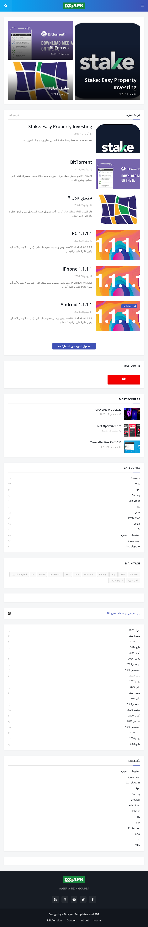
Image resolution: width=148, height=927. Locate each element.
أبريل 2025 (74, 630)
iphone (136, 811)
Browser (74, 478)
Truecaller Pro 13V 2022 (105, 442)
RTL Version (54, 920)
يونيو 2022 (74, 681)
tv (74, 529)
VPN (74, 484)
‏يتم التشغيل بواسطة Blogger (123, 613)
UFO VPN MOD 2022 (108, 409)
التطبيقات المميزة (74, 535)
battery (74, 495)
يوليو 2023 (74, 675)
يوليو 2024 (74, 635)
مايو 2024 (74, 647)
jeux (74, 512)
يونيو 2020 (74, 738)
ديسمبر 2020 (74, 704)
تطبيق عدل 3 (58, 88)
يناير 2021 (74, 698)
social (74, 523)
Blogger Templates (76, 914)
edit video (74, 500)
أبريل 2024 (74, 653)
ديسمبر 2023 (74, 664)
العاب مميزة (74, 540)
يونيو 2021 (74, 692)
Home (97, 920)
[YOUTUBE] (74, 597)
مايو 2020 (74, 744)
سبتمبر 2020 (74, 721)
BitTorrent (59, 47)
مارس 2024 (74, 658)
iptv (74, 506)
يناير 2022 (74, 687)
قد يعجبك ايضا (74, 546)
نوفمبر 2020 (74, 709)
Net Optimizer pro (109, 426)
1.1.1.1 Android (76, 304)
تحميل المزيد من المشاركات (74, 346)
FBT (97, 914)
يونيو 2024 (74, 641)
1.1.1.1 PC (82, 233)
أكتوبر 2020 (74, 715)
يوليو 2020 (74, 732)
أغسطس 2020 (74, 727)
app (74, 489)
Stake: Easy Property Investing (110, 83)
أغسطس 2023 (74, 670)
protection (74, 518)
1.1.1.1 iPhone (77, 269)
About (85, 920)
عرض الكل (13, 115)
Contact (72, 920)
